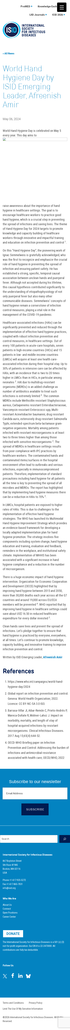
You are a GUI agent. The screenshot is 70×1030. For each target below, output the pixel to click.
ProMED (25, 6)
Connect (7, 908)
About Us (7, 904)
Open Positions (10, 912)
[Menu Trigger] (61, 7)
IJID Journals (37, 14)
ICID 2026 (57, 14)
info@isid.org (9, 888)
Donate (13, 934)
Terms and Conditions (13, 1002)
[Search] (64, 839)
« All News (8, 53)
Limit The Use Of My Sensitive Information (23, 1008)
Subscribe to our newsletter (35, 781)
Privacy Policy (35, 1002)
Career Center (9, 916)
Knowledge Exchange (50, 6)
